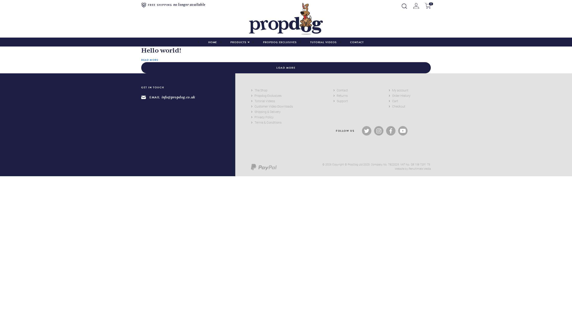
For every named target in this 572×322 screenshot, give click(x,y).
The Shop (260, 90)
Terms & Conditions (268, 122)
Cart (395, 101)
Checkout (398, 106)
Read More (149, 60)
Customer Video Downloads (273, 106)
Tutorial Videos (323, 42)
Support (342, 101)
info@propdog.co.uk (178, 97)
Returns (342, 95)
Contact (357, 42)
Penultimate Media (420, 168)
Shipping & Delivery (267, 112)
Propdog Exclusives (280, 42)
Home (212, 42)
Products (238, 42)
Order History (401, 95)
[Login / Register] (416, 6)
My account (400, 90)
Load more (285, 68)
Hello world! (161, 50)
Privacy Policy (264, 117)
